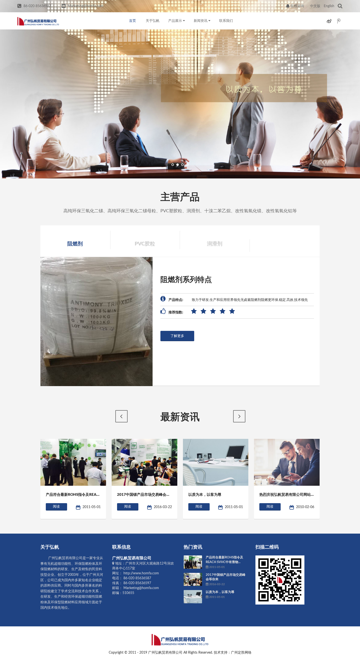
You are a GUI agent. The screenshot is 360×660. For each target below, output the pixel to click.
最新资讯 (180, 417)
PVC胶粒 (145, 243)
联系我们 (226, 21)
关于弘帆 (152, 21)
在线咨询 (296, 6)
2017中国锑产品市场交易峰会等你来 (147, 495)
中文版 (315, 6)
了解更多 (177, 336)
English (329, 6)
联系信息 (121, 547)
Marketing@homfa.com (85, 6)
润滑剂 (214, 243)
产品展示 (175, 21)
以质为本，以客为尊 (204, 495)
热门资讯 (193, 547)
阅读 (56, 506)
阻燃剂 (75, 243)
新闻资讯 (201, 21)
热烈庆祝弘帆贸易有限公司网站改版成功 (292, 495)
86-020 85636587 (37, 6)
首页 (132, 21)
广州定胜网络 (241, 652)
